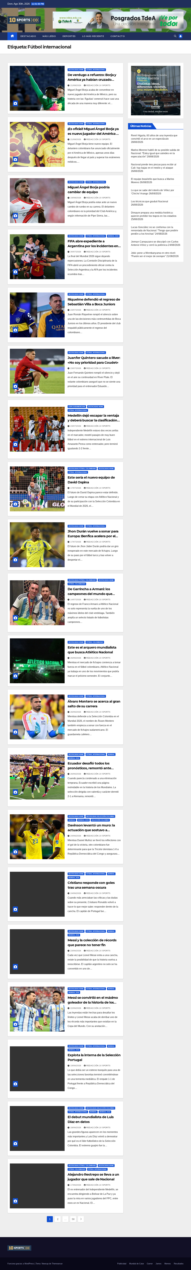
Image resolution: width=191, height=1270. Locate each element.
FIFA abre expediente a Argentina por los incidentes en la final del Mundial (93, 246)
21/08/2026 (76, 85)
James (158, 1264)
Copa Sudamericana (76, 406)
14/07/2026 (76, 600)
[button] (175, 36)
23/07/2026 (76, 310)
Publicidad (121, 1264)
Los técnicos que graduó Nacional (149, 201)
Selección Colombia (100, 820)
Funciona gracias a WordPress (21, 1264)
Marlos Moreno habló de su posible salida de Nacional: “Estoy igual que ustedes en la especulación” (155, 153)
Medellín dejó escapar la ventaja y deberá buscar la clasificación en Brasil (93, 420)
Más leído (49, 36)
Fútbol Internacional (95, 69)
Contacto (117, 36)
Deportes (69, 36)
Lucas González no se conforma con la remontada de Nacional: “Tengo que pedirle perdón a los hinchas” (154, 230)
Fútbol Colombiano (76, 584)
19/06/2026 (76, 1066)
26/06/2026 (76, 658)
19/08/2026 (76, 198)
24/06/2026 (76, 836)
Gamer (150, 1264)
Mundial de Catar (136, 1264)
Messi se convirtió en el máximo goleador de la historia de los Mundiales (93, 1002)
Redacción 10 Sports (98, 85)
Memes (167, 1264)
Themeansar (57, 1264)
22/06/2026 (76, 1008)
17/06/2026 (76, 1185)
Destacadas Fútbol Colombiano (82, 468)
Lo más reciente (93, 36)
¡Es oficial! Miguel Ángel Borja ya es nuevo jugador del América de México (94, 133)
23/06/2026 (76, 951)
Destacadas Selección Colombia (100, 816)
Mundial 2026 (113, 236)
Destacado (28, 36)
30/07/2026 (76, 252)
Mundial (111, 754)
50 (73, 1219)
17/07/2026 (76, 488)
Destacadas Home (76, 69)
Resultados (179, 1264)
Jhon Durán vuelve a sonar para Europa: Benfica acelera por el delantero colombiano (93, 536)
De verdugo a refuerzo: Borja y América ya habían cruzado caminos (92, 79)
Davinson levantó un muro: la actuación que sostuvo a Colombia (91, 830)
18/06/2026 (76, 1128)
